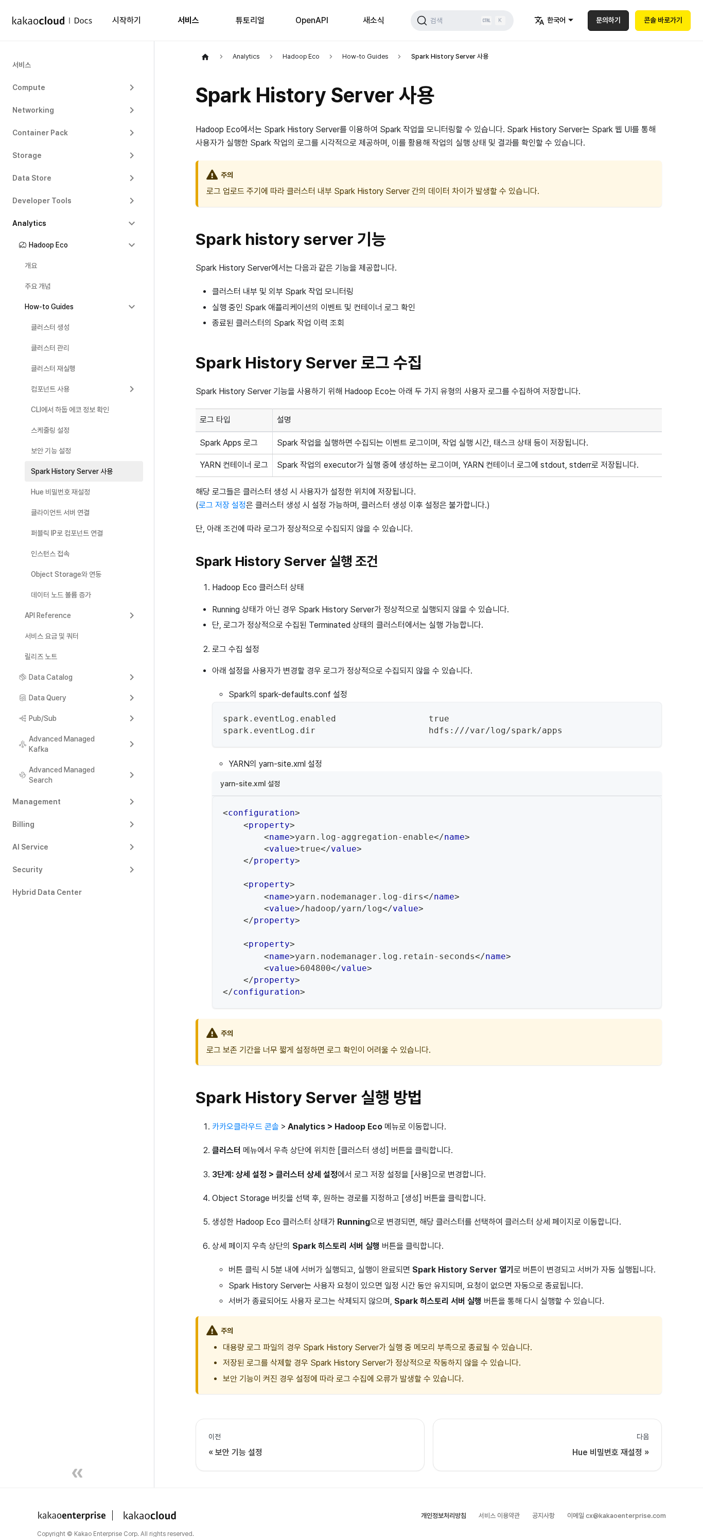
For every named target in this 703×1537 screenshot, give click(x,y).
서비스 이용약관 (499, 1516)
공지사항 (543, 1516)
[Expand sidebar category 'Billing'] (131, 824)
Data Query (47, 698)
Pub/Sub (43, 718)
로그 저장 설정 (222, 505)
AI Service (30, 847)
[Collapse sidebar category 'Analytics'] (131, 223)
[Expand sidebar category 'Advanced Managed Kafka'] (131, 744)
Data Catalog (51, 677)
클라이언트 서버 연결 (60, 512)
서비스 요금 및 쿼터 (52, 636)
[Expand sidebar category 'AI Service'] (131, 847)
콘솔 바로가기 (663, 20)
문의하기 (608, 20)
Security (27, 869)
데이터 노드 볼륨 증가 (61, 595)
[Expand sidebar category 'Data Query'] (131, 697)
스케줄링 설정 (50, 430)
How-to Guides (49, 307)
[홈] (205, 56)
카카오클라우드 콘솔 (245, 1127)
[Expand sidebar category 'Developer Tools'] (131, 200)
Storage (27, 155)
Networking (33, 110)
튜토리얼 (250, 20)
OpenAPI (311, 20)
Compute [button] (28, 87)
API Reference (48, 615)
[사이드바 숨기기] (77, 1475)
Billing (23, 824)
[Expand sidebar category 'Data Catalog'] (131, 677)
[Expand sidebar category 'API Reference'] (131, 615)
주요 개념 (38, 286)
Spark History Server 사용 (72, 471)
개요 (31, 265)
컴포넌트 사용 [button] (50, 389)
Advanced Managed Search (62, 775)
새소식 (373, 20)
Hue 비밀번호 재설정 (60, 492)
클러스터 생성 (50, 327)
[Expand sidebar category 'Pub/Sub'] (131, 718)
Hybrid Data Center (47, 892)
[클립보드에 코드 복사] (649, 714)
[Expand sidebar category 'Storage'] (131, 155)
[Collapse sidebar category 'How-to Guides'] (131, 306)
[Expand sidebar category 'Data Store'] (131, 178)
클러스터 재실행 (53, 368)
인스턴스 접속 (50, 554)
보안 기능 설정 (51, 451)
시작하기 (126, 20)
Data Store (31, 178)
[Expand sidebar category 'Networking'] (131, 110)
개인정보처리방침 (443, 1516)
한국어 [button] (556, 20)
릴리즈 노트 (41, 656)
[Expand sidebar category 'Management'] (131, 801)
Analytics (29, 223)
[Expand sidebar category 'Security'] (131, 869)
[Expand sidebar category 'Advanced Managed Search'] (131, 774)
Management (36, 802)
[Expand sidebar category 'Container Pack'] (131, 132)
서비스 (188, 20)
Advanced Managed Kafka (62, 744)
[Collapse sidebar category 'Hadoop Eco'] (131, 245)
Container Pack (40, 133)
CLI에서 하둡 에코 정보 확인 (70, 409)
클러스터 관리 (50, 348)
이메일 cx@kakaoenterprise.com (616, 1516)
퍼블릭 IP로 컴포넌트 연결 (67, 533)
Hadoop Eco (48, 245)
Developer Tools (42, 201)
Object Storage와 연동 (66, 574)
